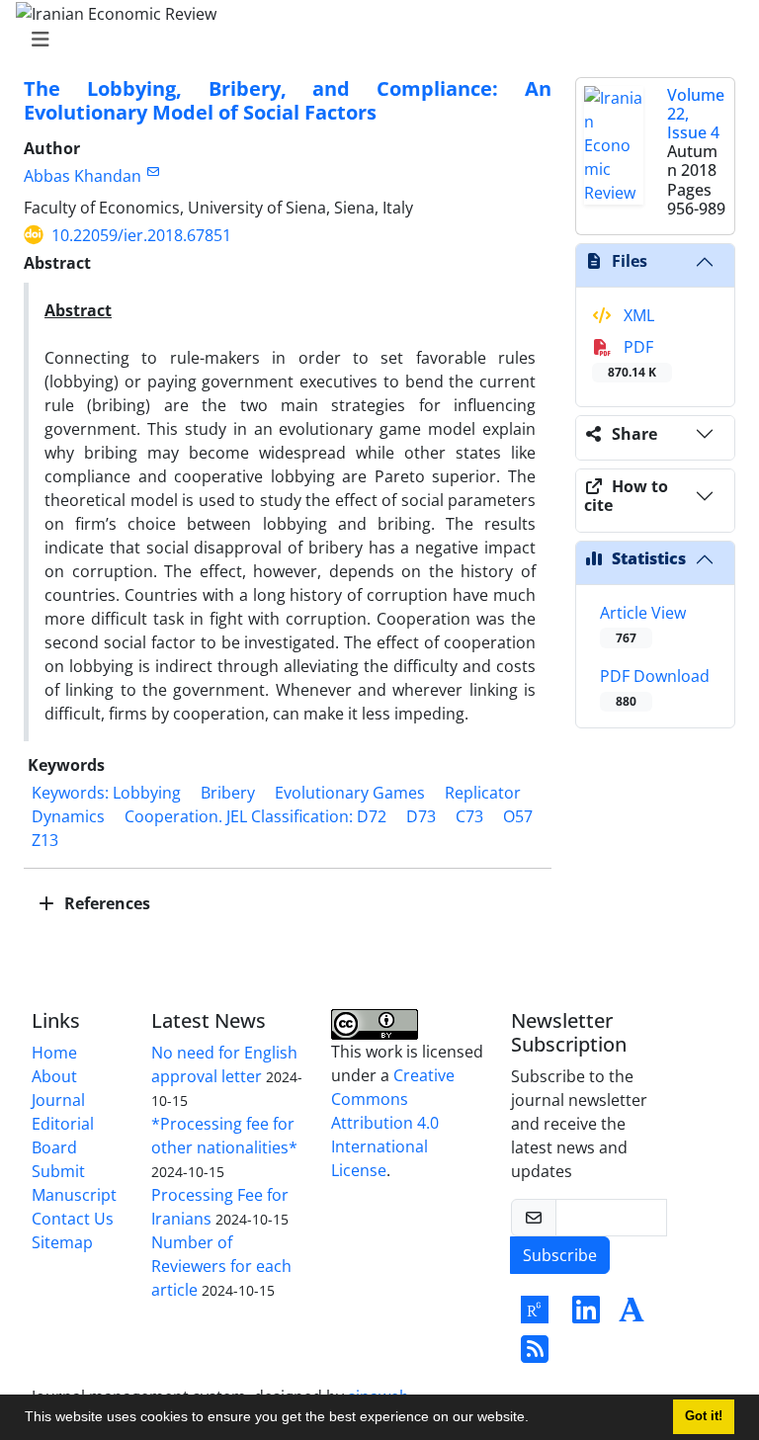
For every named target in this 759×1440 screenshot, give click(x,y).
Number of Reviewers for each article (221, 1266)
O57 (518, 816)
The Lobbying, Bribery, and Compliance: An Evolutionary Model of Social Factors (287, 100)
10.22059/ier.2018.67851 (141, 235)
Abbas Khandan (82, 176)
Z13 (45, 840)
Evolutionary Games (350, 793)
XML (637, 315)
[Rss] (534, 1355)
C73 (469, 816)
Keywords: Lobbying (106, 793)
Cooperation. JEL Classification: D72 (255, 816)
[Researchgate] (534, 1315)
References (105, 903)
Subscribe (560, 1255)
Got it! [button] (703, 1416)
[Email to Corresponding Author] (152, 171)
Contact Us (73, 1218)
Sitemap (62, 1242)
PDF (632, 358)
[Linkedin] (586, 1315)
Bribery (228, 793)
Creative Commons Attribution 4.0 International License (393, 1122)
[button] (536, 1419)
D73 (421, 816)
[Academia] (631, 1315)
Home (54, 1052)
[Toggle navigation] (373, 39)
